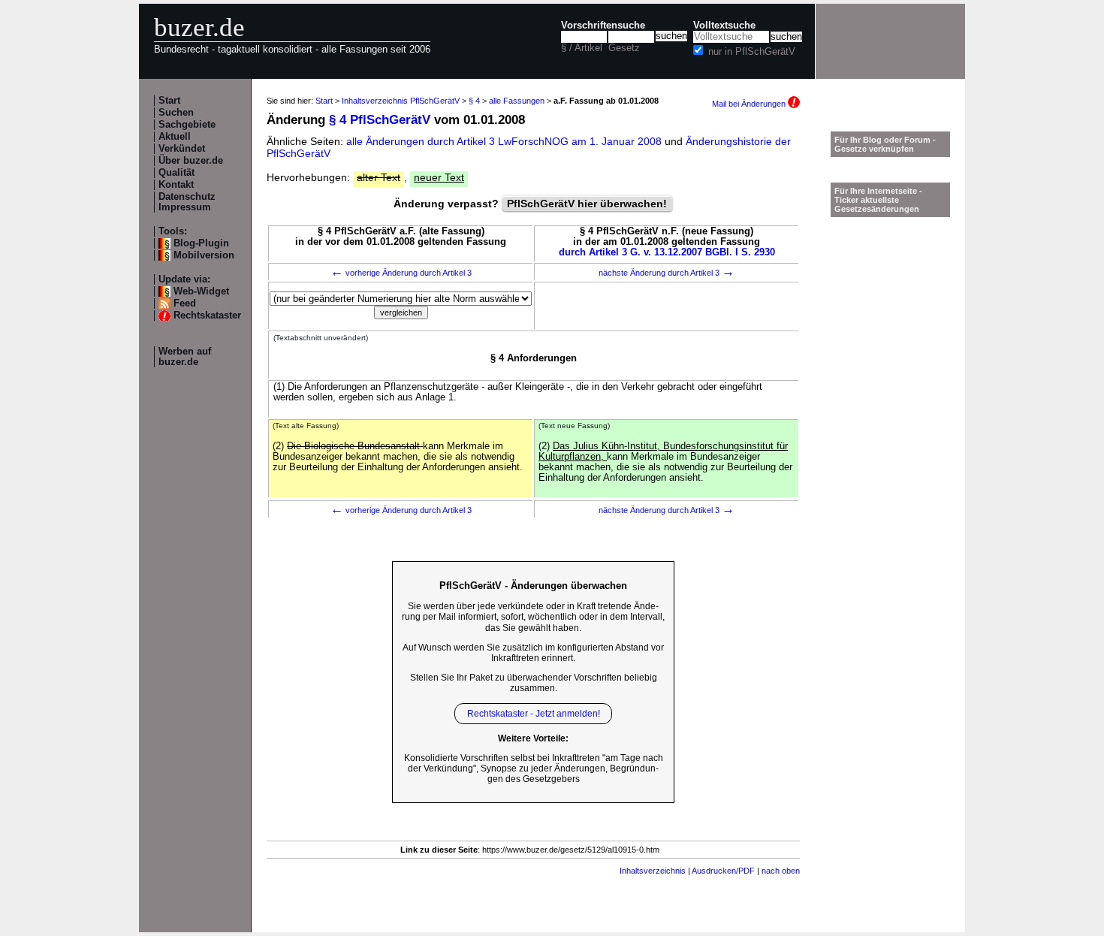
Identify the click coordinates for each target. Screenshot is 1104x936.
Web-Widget (201, 291)
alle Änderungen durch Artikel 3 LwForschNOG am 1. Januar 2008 (505, 141)
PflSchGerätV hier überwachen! (587, 204)
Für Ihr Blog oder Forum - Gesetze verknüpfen (885, 144)
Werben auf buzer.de (184, 356)
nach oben (781, 870)
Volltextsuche (724, 25)
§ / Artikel (581, 48)
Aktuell (174, 136)
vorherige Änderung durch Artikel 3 (401, 272)
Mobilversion (203, 255)
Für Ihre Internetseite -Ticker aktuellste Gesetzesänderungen (878, 199)
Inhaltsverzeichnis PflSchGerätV (401, 100)
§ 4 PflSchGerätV (379, 120)
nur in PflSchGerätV (751, 52)
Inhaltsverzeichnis (653, 870)
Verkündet (181, 148)
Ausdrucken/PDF (723, 870)
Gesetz (624, 48)
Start (169, 100)
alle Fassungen (516, 100)
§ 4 (474, 100)
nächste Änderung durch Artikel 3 (666, 272)
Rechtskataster (207, 315)
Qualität (176, 173)
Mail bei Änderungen (750, 103)
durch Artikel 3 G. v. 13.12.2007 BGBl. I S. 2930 (667, 252)
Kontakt (176, 185)
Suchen (176, 112)
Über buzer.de (190, 160)
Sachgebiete (187, 124)
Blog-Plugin (201, 243)
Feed (184, 303)
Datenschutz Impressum (187, 202)
